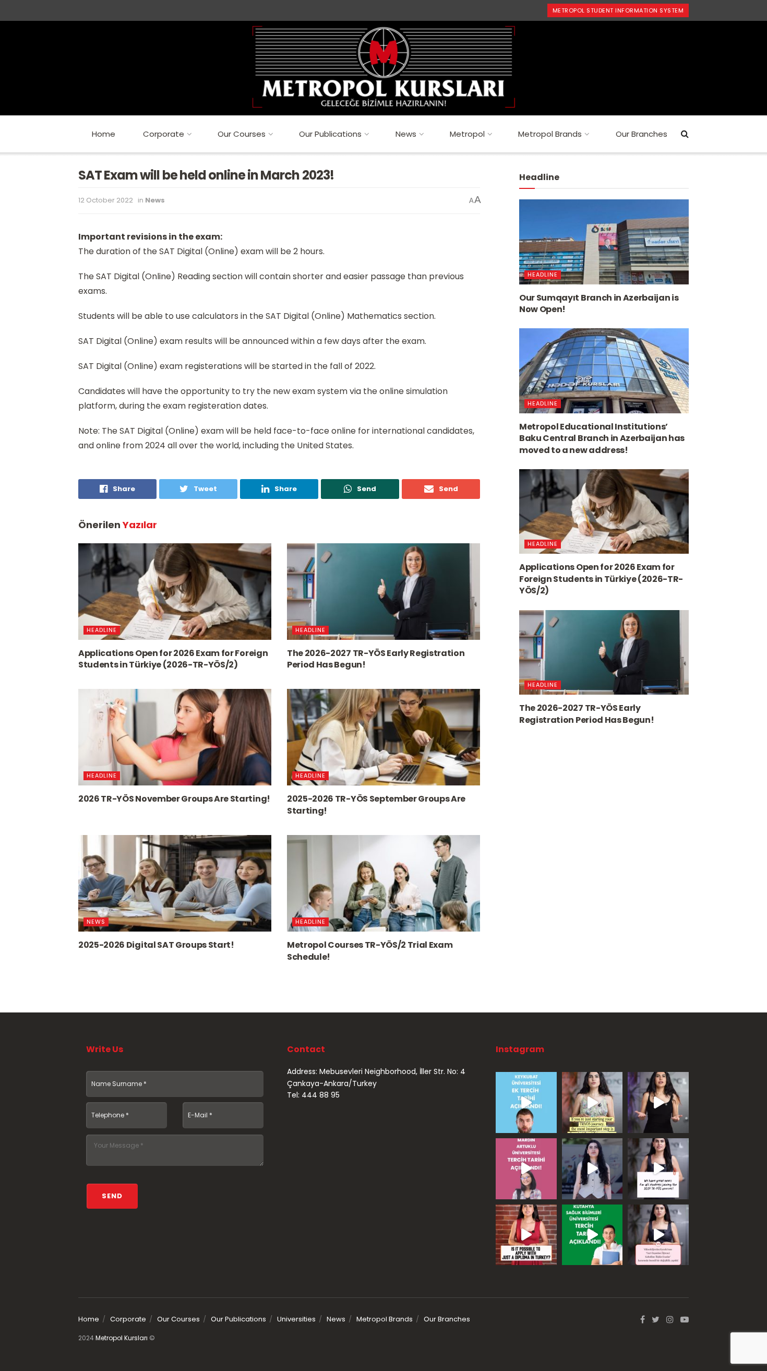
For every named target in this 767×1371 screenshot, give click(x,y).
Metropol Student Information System (618, 10)
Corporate (163, 133)
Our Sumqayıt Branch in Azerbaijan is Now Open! (598, 303)
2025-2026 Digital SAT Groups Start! (156, 945)
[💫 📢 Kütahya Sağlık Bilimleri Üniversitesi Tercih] (592, 1235)
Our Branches (641, 133)
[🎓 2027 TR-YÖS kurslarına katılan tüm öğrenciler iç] (658, 1168)
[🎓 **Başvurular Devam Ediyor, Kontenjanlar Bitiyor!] (592, 1168)
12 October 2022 (105, 200)
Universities (296, 1319)
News (406, 133)
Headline (102, 630)
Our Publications (330, 133)
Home (103, 133)
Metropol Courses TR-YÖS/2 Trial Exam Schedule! (369, 950)
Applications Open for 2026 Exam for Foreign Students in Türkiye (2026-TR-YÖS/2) (173, 659)
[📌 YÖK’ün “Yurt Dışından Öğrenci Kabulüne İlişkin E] (658, 1235)
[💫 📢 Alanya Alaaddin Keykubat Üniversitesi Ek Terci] (526, 1102)
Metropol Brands (550, 133)
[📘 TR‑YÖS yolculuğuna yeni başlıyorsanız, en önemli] (592, 1102)
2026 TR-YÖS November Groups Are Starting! (174, 799)
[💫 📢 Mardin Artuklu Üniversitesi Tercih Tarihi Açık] (526, 1168)
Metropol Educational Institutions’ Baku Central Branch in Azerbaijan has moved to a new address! (602, 438)
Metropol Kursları (121, 1337)
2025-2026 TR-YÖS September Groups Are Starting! (376, 804)
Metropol (467, 133)
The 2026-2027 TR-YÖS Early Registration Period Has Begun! (376, 659)
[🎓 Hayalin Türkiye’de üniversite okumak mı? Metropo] (658, 1102)
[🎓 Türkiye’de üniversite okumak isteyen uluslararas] (526, 1235)
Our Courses (242, 133)
